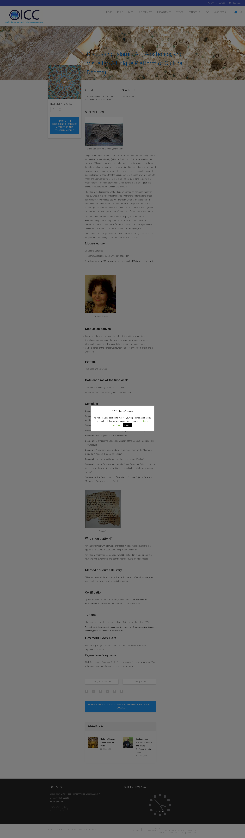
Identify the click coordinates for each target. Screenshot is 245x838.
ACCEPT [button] (127, 425)
